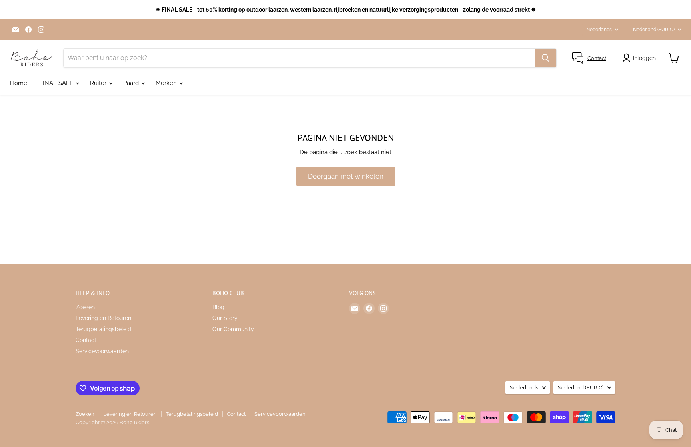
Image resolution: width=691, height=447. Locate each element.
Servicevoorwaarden (102, 351)
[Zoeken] (545, 58)
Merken (167, 83)
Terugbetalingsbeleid (103, 329)
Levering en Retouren (103, 318)
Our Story (225, 318)
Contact (86, 340)
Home (18, 83)
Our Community (233, 329)
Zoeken (85, 307)
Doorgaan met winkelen (345, 176)
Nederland (654, 29)
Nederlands (599, 29)
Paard (131, 83)
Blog (218, 307)
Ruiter (99, 83)
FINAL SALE (57, 83)
